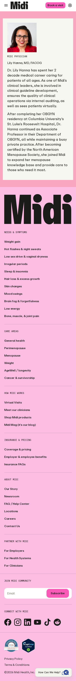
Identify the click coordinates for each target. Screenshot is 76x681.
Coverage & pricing (17, 449)
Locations (11, 511)
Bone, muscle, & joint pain (21, 316)
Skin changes (13, 286)
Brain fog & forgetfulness (21, 301)
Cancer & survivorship (19, 378)
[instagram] (17, 622)
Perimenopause (15, 348)
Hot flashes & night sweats (22, 249)
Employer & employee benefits (25, 457)
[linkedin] (27, 622)
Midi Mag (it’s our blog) (20, 425)
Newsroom (11, 496)
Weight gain (12, 242)
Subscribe (58, 593)
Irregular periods (16, 264)
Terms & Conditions (16, 664)
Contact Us (12, 526)
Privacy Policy (13, 658)
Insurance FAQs (15, 464)
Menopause (12, 355)
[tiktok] (47, 622)
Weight (9, 363)
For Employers (14, 551)
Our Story (11, 489)
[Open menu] (6, 5)
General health (14, 341)
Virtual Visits (13, 402)
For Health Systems (17, 558)
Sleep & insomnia (16, 271)
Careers (10, 519)
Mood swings (13, 294)
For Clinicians (13, 565)
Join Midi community (17, 581)
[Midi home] (19, 5)
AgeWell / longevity (17, 370)
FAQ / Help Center (16, 504)
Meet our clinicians (17, 410)
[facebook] (7, 622)
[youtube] (37, 622)
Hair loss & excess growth (22, 279)
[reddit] (57, 622)
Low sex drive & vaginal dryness (26, 256)
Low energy (12, 308)
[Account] (70, 5)
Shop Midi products (17, 417)
